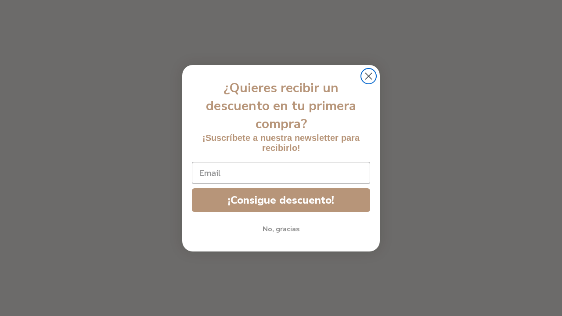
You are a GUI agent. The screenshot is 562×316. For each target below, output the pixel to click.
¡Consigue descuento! (281, 200)
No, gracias (281, 229)
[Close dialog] (368, 76)
